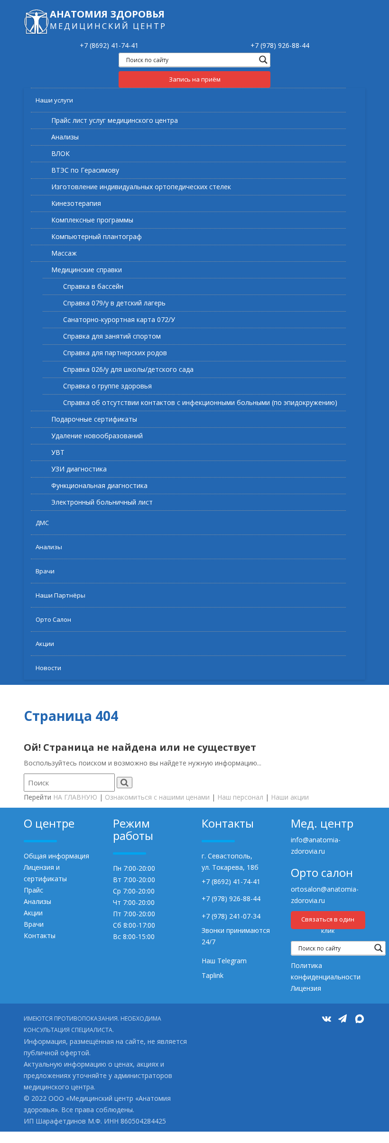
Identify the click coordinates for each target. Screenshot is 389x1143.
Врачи (45, 571)
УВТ (58, 452)
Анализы (65, 136)
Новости (48, 668)
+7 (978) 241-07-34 (231, 916)
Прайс (33, 889)
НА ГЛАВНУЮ (75, 797)
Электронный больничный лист (102, 502)
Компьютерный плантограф (96, 236)
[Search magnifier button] (263, 59)
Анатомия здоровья (107, 14)
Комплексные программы (92, 219)
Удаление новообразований (97, 435)
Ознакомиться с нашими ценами (157, 797)
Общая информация (56, 855)
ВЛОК (60, 153)
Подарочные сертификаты (94, 419)
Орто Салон (53, 619)
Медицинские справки (86, 269)
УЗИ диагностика (79, 468)
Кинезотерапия (76, 203)
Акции (45, 643)
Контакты (40, 935)
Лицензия (306, 988)
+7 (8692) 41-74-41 (109, 45)
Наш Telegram (224, 960)
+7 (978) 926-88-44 (279, 45)
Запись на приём (195, 79)
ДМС (42, 522)
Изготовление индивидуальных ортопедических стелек (141, 186)
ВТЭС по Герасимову (85, 170)
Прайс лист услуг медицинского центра (114, 120)
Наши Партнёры (60, 595)
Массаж (64, 253)
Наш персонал (240, 797)
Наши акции (290, 797)
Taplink (212, 975)
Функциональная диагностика (99, 485)
